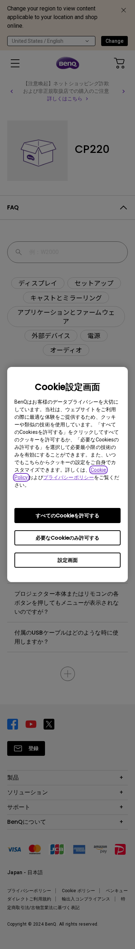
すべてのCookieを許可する (67, 515)
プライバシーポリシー (68, 477)
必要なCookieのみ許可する (67, 537)
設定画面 (68, 560)
